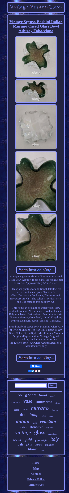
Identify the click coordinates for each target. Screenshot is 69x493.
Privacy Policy (36, 479)
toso (35, 423)
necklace (23, 427)
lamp (34, 414)
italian (22, 421)
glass (39, 432)
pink (29, 444)
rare (51, 416)
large (38, 444)
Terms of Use (36, 484)
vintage (23, 432)
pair (20, 444)
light (25, 409)
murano (40, 408)
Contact (36, 473)
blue (22, 414)
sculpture (52, 434)
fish (19, 395)
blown (32, 449)
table (42, 450)
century (16, 402)
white (44, 416)
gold (28, 439)
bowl (17, 439)
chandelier (36, 426)
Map (36, 468)
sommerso (44, 402)
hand (43, 395)
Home (35, 462)
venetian (48, 421)
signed (58, 403)
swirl (52, 396)
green (30, 395)
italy (54, 439)
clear (16, 409)
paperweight (41, 440)
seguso (49, 427)
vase (27, 401)
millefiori (49, 444)
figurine (55, 410)
